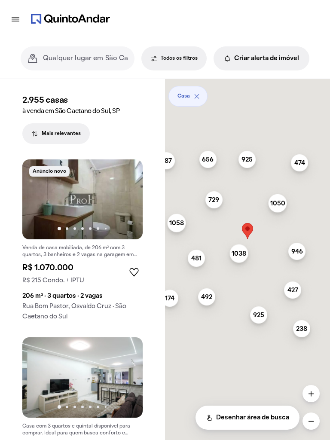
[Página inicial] (70, 19)
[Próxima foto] (127, 199)
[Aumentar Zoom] (311, 393)
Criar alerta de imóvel (266, 58)
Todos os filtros (179, 58)
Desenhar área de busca (252, 418)
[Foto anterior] (37, 199)
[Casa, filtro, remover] (196, 96)
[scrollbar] (247, 93)
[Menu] (15, 19)
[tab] (56, 133)
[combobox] (85, 58)
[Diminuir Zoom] (311, 421)
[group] (82, 243)
